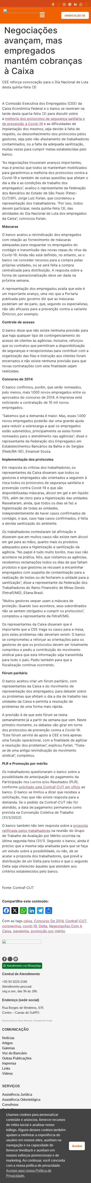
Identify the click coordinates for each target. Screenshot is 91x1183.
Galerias (8, 1048)
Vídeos (7, 1073)
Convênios (10, 1105)
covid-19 (30, 926)
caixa (27, 921)
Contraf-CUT (75, 921)
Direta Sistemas (25, 1021)
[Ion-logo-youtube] (86, 4)
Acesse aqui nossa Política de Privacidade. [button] (28, 1173)
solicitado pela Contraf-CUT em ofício (49, 787)
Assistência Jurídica (17, 1094)
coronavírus (11, 926)
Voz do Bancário (14, 1053)
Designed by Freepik (43, 1021)
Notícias (8, 1038)
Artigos (7, 1043)
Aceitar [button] (77, 1146)
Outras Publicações (17, 1058)
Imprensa (9, 1063)
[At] (69, 4)
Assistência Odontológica (21, 1099)
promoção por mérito (48, 931)
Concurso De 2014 (48, 921)
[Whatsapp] (81, 4)
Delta (43, 926)
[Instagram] (64, 4)
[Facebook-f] (53, 4)
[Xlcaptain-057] (58, 4)
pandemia (21, 931)
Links (6, 1068)
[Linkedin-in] (75, 4)
